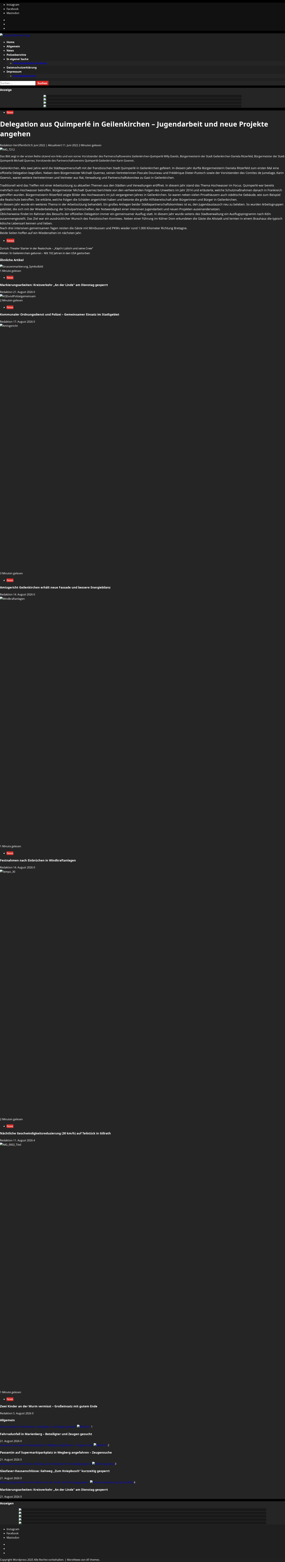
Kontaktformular (24, 76)
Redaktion (6, 145)
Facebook (12, 9)
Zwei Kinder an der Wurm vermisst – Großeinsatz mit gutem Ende (48, 1406)
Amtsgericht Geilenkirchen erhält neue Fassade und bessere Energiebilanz (55, 587)
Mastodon (13, 13)
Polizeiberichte (16, 55)
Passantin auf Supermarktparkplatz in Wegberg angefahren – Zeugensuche (47, 1445)
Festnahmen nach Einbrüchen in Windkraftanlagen (38, 860)
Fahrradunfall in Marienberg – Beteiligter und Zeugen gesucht (38, 1426)
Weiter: (45, 253)
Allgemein (13, 46)
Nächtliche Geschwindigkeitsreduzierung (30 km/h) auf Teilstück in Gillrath (55, 1133)
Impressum (14, 71)
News (10, 50)
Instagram (13, 4)
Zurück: (46, 248)
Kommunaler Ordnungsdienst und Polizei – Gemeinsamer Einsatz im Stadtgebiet (59, 314)
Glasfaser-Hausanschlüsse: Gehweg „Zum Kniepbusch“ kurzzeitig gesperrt (46, 1464)
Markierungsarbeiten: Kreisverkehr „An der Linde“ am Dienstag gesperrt (54, 285)
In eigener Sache (17, 59)
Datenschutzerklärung (22, 67)
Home (10, 42)
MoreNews (73, 1560)
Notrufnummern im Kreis (30, 63)
